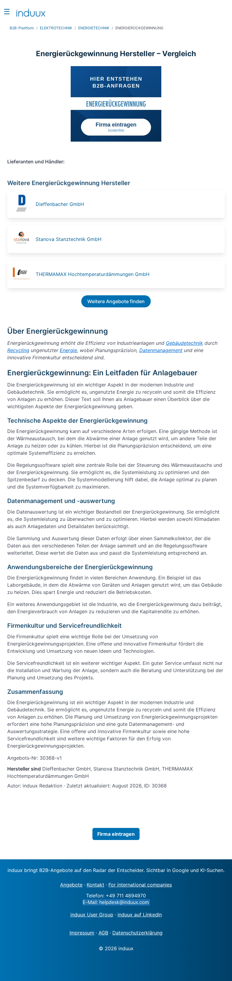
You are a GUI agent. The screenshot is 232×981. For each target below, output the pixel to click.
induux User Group (91, 915)
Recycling (18, 350)
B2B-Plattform (22, 28)
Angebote (71, 885)
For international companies (140, 885)
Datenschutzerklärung (137, 933)
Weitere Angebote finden (116, 301)
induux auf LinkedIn (140, 915)
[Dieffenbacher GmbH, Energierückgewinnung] (23, 204)
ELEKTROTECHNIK (56, 28)
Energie (68, 350)
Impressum (81, 933)
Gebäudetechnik (184, 343)
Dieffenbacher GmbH (60, 204)
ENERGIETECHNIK (93, 28)
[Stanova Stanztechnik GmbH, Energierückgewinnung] (23, 239)
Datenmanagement (160, 350)
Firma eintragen (116, 834)
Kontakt (95, 885)
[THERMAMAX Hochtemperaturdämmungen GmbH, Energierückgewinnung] (23, 274)
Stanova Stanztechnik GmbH (69, 239)
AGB (103, 933)
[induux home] (31, 11)
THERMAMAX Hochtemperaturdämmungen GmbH (93, 274)
